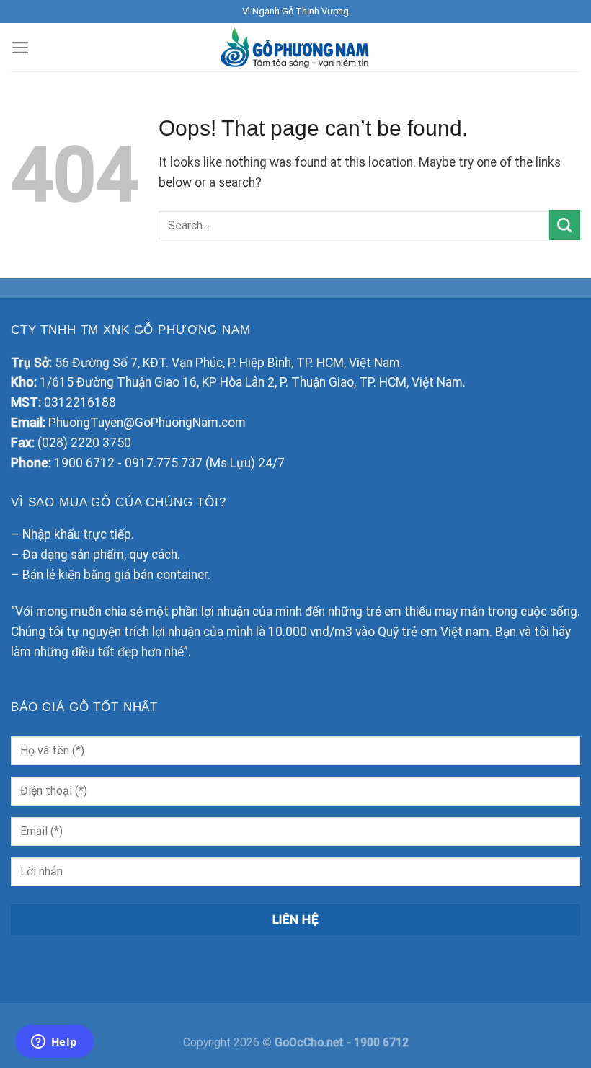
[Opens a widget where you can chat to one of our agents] (54, 1043)
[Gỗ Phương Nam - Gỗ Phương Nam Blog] (296, 47)
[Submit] (564, 225)
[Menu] (20, 47)
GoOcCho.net (311, 1042)
